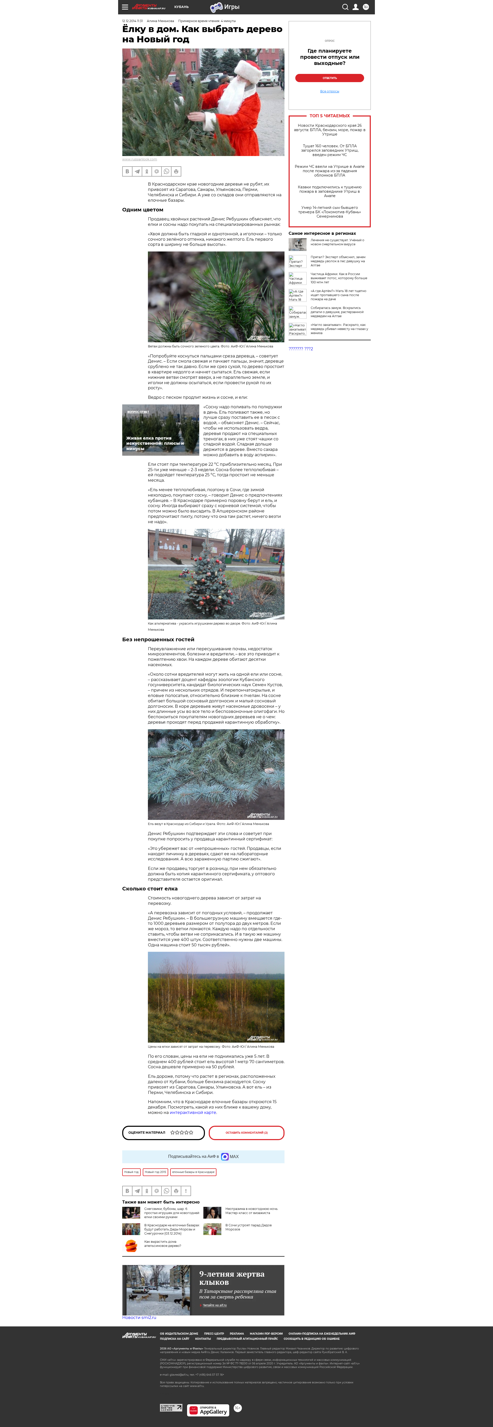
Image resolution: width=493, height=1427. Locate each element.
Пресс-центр (214, 1333)
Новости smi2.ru (139, 1317)
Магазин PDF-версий (266, 1333)
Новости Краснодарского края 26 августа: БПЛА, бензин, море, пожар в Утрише (330, 130)
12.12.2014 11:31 (132, 21)
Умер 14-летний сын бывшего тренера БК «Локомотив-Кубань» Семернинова (329, 212)
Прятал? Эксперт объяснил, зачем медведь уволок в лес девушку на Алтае (338, 261)
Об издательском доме (179, 1333)
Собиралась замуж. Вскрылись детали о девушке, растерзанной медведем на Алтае (337, 312)
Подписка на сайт (174, 1339)
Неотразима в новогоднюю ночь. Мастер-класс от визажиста (251, 1211)
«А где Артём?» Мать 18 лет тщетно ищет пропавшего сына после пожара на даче (338, 295)
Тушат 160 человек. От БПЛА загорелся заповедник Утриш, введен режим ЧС (329, 150)
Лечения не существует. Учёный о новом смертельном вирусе (337, 242)
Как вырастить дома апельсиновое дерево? (162, 1244)
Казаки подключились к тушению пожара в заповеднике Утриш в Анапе (330, 191)
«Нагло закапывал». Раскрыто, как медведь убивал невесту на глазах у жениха (339, 329)
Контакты (203, 1339)
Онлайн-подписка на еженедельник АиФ (322, 1333)
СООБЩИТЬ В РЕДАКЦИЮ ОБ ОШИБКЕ (312, 1339)
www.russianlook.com (139, 159)
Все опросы (329, 91)
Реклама (237, 1333)
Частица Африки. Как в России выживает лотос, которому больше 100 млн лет (339, 278)
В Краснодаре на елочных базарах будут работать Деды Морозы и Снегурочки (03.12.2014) (171, 1229)
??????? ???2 (301, 348)
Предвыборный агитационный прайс (247, 1339)
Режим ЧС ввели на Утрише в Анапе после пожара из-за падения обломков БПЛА (330, 171)
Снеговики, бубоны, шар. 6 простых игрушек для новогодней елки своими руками (171, 1213)
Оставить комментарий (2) (247, 1132)
